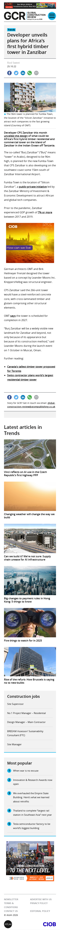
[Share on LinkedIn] (23, 73)
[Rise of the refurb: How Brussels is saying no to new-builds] (30, 661)
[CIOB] (43, 924)
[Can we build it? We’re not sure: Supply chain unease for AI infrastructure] (30, 538)
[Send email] (36, 73)
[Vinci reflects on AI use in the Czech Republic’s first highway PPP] (30, 454)
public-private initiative (33, 186)
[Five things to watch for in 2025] (30, 622)
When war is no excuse (25, 770)
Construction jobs (23, 696)
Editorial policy (40, 911)
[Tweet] (16, 73)
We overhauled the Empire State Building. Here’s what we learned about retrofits (31, 797)
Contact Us (11, 911)
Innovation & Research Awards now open (32, 782)
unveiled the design (16, 136)
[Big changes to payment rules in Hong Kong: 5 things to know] (30, 580)
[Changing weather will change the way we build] (30, 496)
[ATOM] (17, 924)
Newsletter (11, 899)
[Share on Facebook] (9, 73)
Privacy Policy (39, 903)
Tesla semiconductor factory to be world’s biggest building (31, 826)
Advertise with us (41, 899)
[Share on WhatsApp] (29, 73)
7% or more (45, 212)
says (13, 316)
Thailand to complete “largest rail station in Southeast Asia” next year (32, 812)
